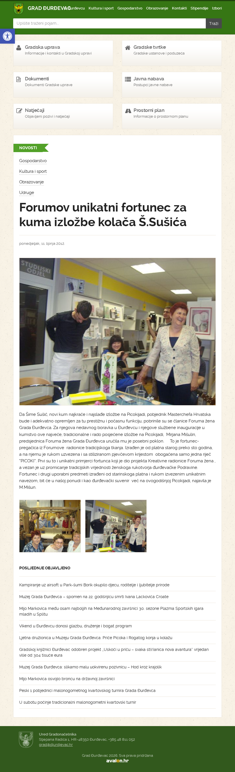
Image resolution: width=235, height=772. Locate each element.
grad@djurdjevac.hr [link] (56, 744)
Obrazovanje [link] (157, 8)
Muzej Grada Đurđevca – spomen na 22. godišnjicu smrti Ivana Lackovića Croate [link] (94, 596)
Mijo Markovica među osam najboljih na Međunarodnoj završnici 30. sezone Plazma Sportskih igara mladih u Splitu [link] (111, 611)
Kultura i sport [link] (101, 8)
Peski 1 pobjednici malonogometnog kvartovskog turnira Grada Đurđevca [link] (87, 690)
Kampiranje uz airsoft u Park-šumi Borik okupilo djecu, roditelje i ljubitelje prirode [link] (94, 585)
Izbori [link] (217, 8)
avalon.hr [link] (117, 760)
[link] (7, 36)
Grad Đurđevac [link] (42, 9)
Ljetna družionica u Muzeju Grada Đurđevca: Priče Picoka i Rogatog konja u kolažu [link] (95, 637)
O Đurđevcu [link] (74, 8)
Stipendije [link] (199, 8)
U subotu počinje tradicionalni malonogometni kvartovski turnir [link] (77, 702)
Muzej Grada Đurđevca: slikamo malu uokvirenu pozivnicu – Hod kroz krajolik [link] (90, 667)
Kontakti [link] (179, 8)
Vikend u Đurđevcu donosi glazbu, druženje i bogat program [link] (75, 626)
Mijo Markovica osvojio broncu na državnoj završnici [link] (67, 678)
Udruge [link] (26, 192)
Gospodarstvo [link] (129, 8)
